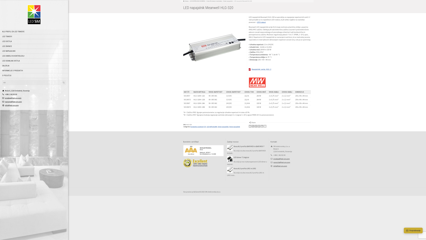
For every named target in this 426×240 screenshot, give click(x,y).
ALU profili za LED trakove (13, 32)
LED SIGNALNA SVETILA (11, 61)
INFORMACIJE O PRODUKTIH (12, 71)
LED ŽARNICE (7, 46)
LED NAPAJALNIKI (8, 51)
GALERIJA (5, 66)
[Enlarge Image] (214, 47)
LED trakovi (7, 36)
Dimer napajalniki (223, 127)
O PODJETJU (6, 75)
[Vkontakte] (265, 126)
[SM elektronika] (34, 14)
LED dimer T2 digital (241, 157)
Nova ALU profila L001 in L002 (245, 168)
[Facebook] (256, 126)
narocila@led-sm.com (13, 102)
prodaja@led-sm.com (13, 98)
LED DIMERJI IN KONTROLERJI (13, 56)
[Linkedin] (262, 126)
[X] (253, 126)
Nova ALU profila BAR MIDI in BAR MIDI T (249, 146)
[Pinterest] (259, 126)
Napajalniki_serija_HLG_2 (261, 69)
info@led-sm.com (12, 105)
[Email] (250, 126)
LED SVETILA (7, 41)
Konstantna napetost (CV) (198, 127)
